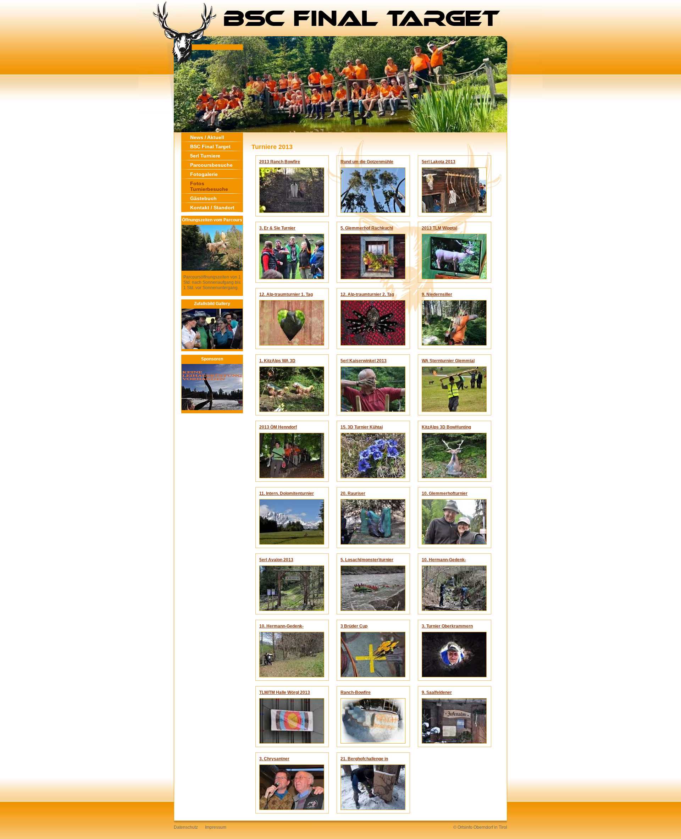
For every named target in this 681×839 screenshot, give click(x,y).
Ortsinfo (465, 827)
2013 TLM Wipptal (439, 228)
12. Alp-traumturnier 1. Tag (286, 294)
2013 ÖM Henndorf (278, 427)
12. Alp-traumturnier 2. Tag (367, 294)
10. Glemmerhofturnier (444, 493)
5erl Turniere (205, 156)
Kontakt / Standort (212, 207)
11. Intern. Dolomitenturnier (286, 493)
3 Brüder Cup (353, 626)
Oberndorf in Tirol (490, 827)
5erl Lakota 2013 (438, 161)
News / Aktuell (207, 137)
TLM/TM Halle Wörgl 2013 (284, 692)
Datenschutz (186, 827)
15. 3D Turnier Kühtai (361, 427)
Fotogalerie (204, 174)
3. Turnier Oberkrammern (447, 626)
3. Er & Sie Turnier (277, 228)
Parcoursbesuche (211, 165)
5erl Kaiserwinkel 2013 (363, 360)
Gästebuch (203, 198)
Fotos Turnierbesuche (209, 186)
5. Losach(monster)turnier (366, 559)
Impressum (215, 827)
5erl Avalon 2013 (276, 559)
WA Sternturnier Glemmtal (448, 360)
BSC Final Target (210, 146)
